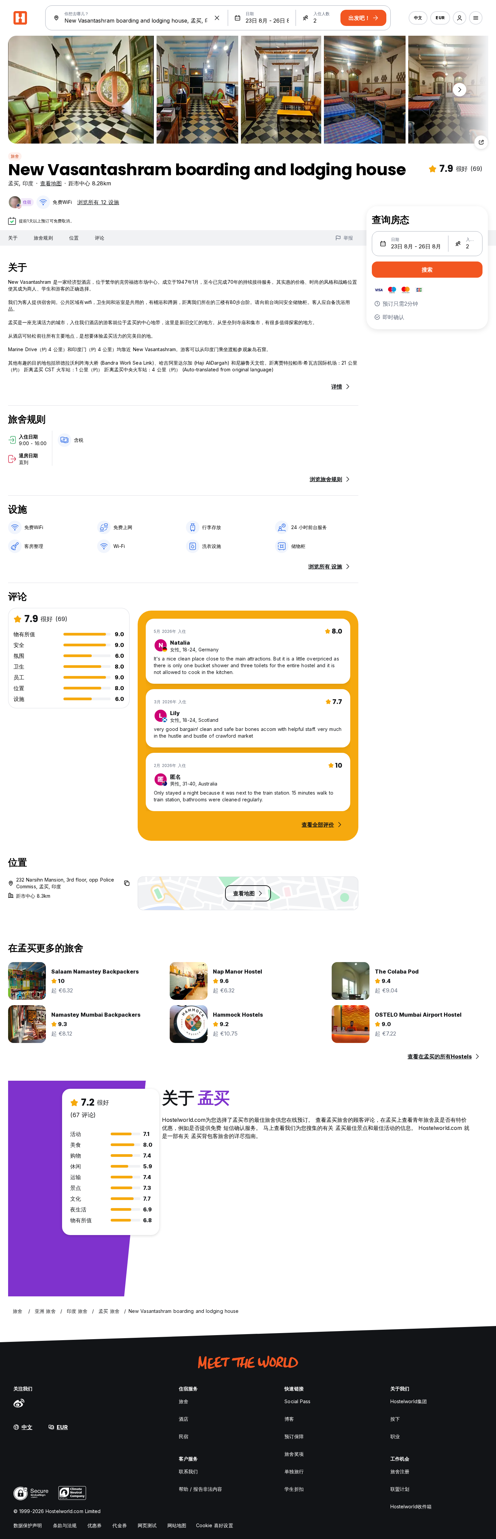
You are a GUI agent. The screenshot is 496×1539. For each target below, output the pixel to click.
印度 (28, 183)
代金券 (119, 1525)
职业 (395, 1436)
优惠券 (94, 1525)
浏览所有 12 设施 (98, 202)
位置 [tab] (74, 238)
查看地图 (51, 183)
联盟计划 (399, 1489)
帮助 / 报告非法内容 (200, 1489)
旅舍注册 (399, 1471)
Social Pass (297, 1401)
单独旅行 (293, 1471)
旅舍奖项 (293, 1454)
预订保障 (293, 1436)
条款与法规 (65, 1525)
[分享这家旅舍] (481, 142)
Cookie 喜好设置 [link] (214, 1525)
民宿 (183, 1436)
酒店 (183, 1419)
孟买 (13, 183)
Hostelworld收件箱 (411, 1506)
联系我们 (188, 1471)
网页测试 (147, 1525)
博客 (289, 1419)
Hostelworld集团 (408, 1401)
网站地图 (176, 1525)
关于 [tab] (13, 238)
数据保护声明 (27, 1525)
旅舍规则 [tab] (43, 238)
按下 (395, 1419)
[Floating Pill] (459, 89)
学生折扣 (293, 1489)
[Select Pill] (459, 18)
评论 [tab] (99, 238)
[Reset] (217, 18)
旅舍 (15, 156)
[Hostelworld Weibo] (18, 1402)
